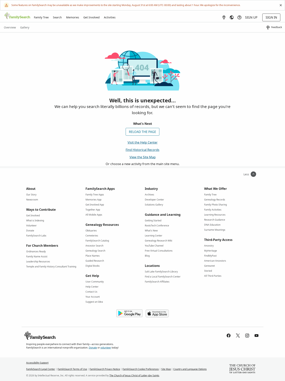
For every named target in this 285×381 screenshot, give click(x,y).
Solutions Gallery (154, 204)
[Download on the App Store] (157, 313)
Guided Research (95, 260)
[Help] (239, 17)
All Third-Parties (212, 275)
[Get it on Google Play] (129, 313)
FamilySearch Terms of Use (72, 369)
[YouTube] (256, 335)
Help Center (92, 286)
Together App (93, 209)
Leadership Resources (38, 261)
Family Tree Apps (95, 194)
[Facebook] (228, 335)
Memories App (93, 199)
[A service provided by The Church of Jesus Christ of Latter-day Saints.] (242, 369)
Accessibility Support (37, 362)
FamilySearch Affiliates (157, 281)
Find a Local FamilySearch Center (162, 276)
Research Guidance (214, 219)
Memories (72, 17)
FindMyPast (210, 255)
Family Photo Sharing (215, 204)
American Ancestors (215, 260)
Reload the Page (142, 132)
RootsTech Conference (157, 225)
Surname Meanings (214, 229)
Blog (147, 255)
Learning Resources (214, 214)
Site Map (166, 369)
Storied (208, 270)
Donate (30, 230)
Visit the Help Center (143, 142)
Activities (110, 17)
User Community (95, 281)
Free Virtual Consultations (159, 250)
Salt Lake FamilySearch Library (161, 271)
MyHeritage (210, 250)
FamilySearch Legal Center (40, 369)
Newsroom (32, 199)
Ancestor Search (94, 245)
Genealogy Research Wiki (158, 240)
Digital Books (93, 265)
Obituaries (91, 230)
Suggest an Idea (94, 301)
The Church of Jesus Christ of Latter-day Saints (134, 375)
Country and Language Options (190, 369)
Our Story (31, 194)
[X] (238, 335)
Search (57, 17)
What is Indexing (35, 220)
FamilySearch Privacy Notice (105, 369)
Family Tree (41, 17)
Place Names (93, 255)
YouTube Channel (154, 245)
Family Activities (212, 209)
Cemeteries (92, 235)
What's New (151, 230)
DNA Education (212, 224)
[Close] (280, 5)
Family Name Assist (36, 256)
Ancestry (209, 245)
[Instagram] (247, 335)
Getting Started (153, 220)
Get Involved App (95, 204)
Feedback (276, 27)
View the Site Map (143, 157)
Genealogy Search (95, 250)
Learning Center (153, 235)
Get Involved (91, 17)
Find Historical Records (142, 150)
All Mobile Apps (94, 214)
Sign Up (251, 17)
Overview (10, 27)
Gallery (24, 27)
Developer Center (154, 199)
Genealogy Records (214, 199)
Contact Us (91, 291)
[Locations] (224, 17)
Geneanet (209, 265)
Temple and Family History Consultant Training (51, 266)
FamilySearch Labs (36, 235)
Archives (149, 194)
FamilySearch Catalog (97, 240)
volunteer (105, 347)
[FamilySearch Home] (17, 16)
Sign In (271, 17)
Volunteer (31, 225)
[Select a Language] (232, 17)
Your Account (93, 296)
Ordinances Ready (36, 251)
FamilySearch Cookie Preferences (141, 369)
